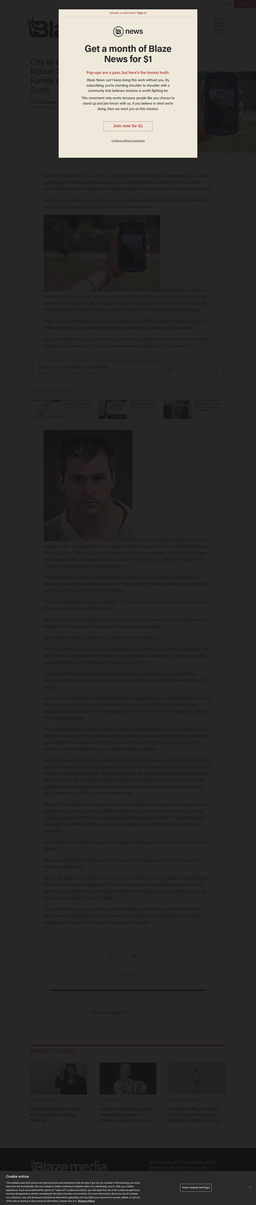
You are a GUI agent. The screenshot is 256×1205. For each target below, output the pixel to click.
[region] (128, 1188)
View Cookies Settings (196, 1187)
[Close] (250, 1187)
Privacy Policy (86, 1201)
